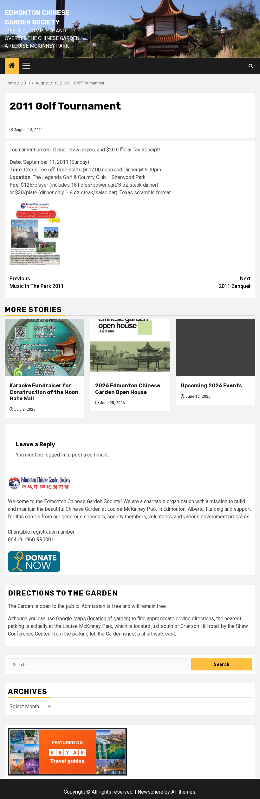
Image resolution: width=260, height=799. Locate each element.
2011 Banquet (234, 282)
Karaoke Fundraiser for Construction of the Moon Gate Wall (44, 392)
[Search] (251, 66)
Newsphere (150, 792)
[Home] (12, 66)
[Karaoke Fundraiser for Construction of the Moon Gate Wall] (44, 347)
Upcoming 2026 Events (211, 386)
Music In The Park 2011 (37, 282)
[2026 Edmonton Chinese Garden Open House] (130, 347)
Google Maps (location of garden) (93, 619)
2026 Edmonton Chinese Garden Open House (127, 389)
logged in (54, 455)
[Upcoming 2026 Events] (215, 347)
